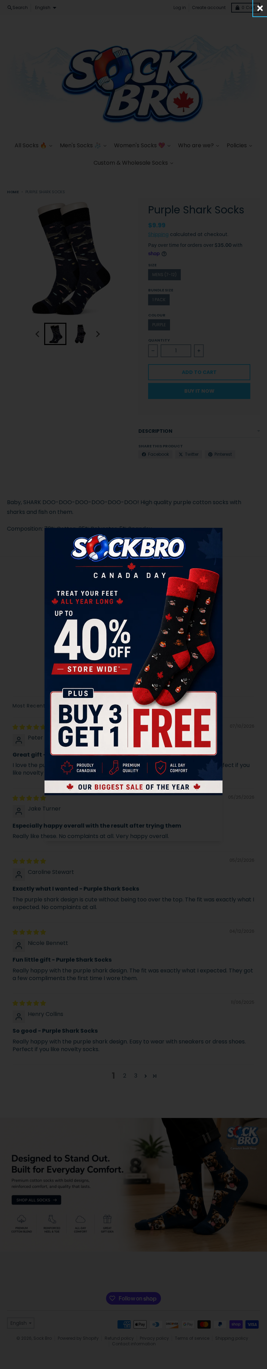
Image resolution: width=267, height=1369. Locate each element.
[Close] (260, 8)
